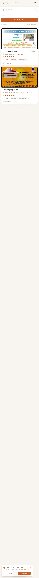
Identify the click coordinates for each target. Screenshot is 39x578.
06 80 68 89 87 (9, 367)
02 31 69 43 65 (9, 329)
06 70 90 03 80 (9, 175)
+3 (28, 59)
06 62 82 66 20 (9, 444)
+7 (28, 98)
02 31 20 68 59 (9, 482)
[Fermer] (30, 567)
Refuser (10, 573)
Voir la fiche (7, 63)
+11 (30, 178)
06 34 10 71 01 (9, 213)
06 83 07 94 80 (9, 57)
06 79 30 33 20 (9, 405)
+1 (25, 216)
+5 (29, 447)
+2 (29, 293)
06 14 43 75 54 (9, 134)
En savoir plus (25, 569)
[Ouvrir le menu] (35, 3)
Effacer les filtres (31, 24)
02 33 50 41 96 (9, 95)
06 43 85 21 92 (9, 252)
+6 (28, 254)
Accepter (24, 573)
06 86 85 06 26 (9, 290)
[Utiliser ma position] (36, 10)
